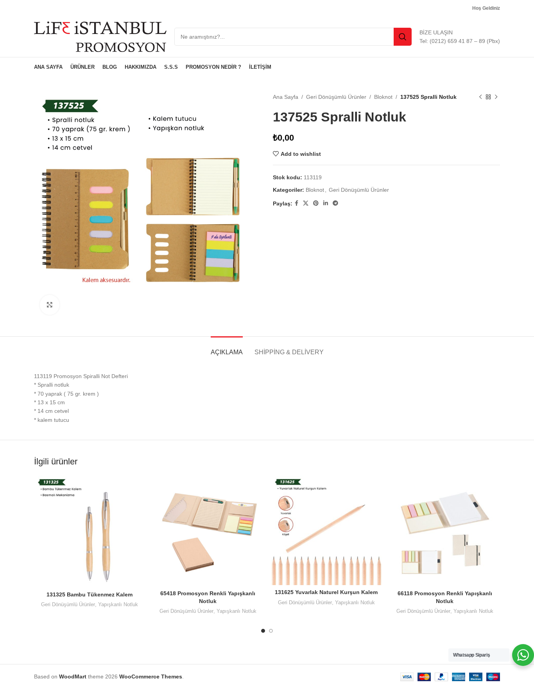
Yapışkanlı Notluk (118, 604)
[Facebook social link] (296, 203)
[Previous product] (480, 97)
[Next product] (496, 97)
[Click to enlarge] (49, 304)
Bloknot (383, 97)
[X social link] (306, 203)
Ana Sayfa (285, 97)
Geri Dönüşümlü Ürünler (336, 97)
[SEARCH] (403, 37)
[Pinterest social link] (316, 203)
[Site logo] (100, 36)
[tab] (227, 348)
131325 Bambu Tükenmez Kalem (90, 594)
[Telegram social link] (335, 203)
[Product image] (326, 530)
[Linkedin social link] (325, 203)
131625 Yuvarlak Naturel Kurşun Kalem (326, 592)
